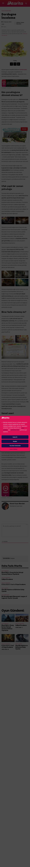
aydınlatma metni (15, 430)
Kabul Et (15, 437)
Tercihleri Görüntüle (15, 445)
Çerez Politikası (13, 449)
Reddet (15, 441)
